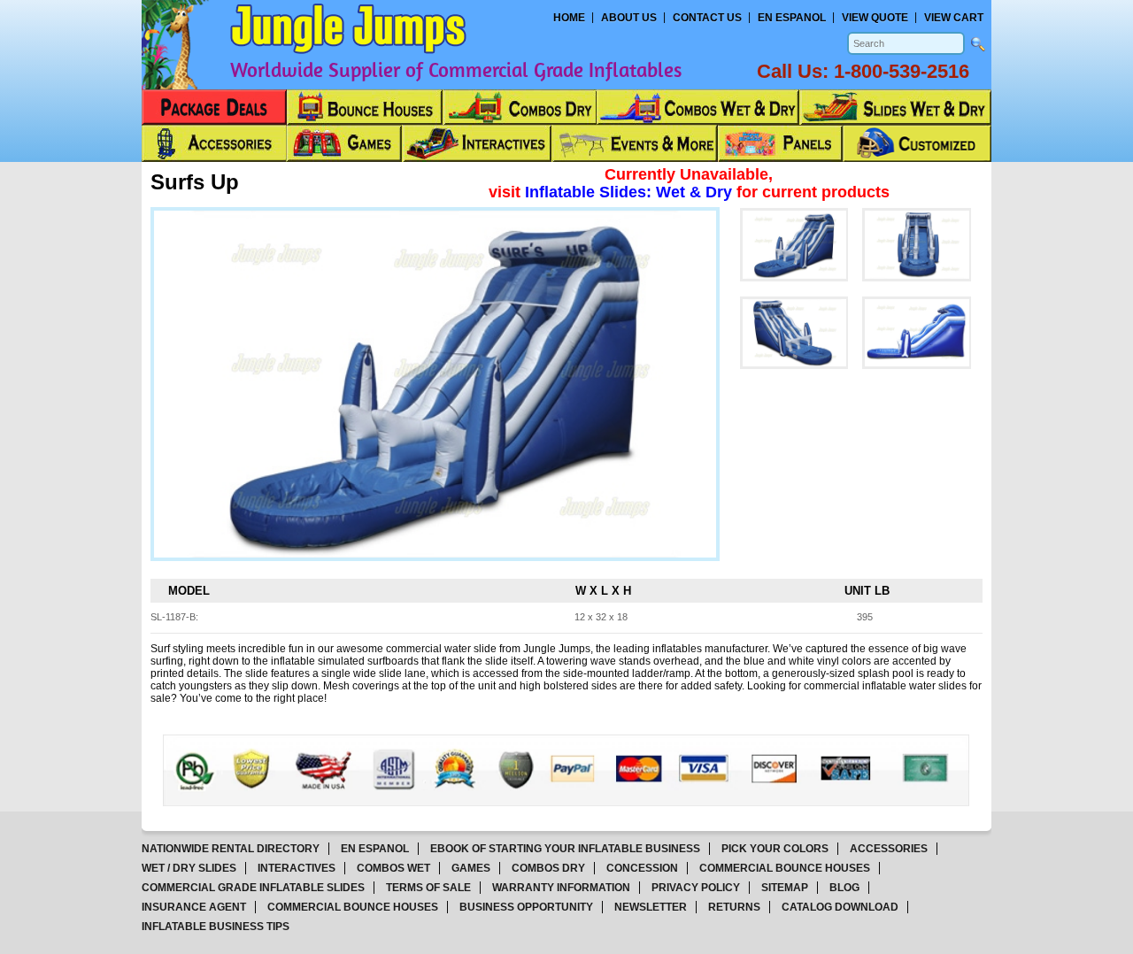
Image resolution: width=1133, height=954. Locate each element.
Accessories (889, 848)
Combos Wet (393, 868)
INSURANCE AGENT (194, 907)
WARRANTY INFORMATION (561, 887)
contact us (707, 18)
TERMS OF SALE (428, 887)
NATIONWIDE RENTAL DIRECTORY (231, 848)
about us (629, 18)
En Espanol (792, 18)
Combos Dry (548, 868)
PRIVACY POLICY (695, 887)
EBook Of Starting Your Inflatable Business (565, 848)
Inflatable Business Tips (215, 926)
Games (470, 868)
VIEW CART (953, 18)
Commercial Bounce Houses (784, 868)
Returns (734, 907)
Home (569, 18)
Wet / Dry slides (189, 868)
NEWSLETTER (650, 907)
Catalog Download (840, 907)
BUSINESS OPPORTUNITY (526, 907)
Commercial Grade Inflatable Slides (253, 887)
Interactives (296, 868)
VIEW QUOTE (875, 18)
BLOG (844, 887)
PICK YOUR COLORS (775, 848)
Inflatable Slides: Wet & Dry (630, 192)
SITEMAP (784, 887)
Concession (642, 868)
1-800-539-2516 (901, 71)
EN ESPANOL (375, 848)
